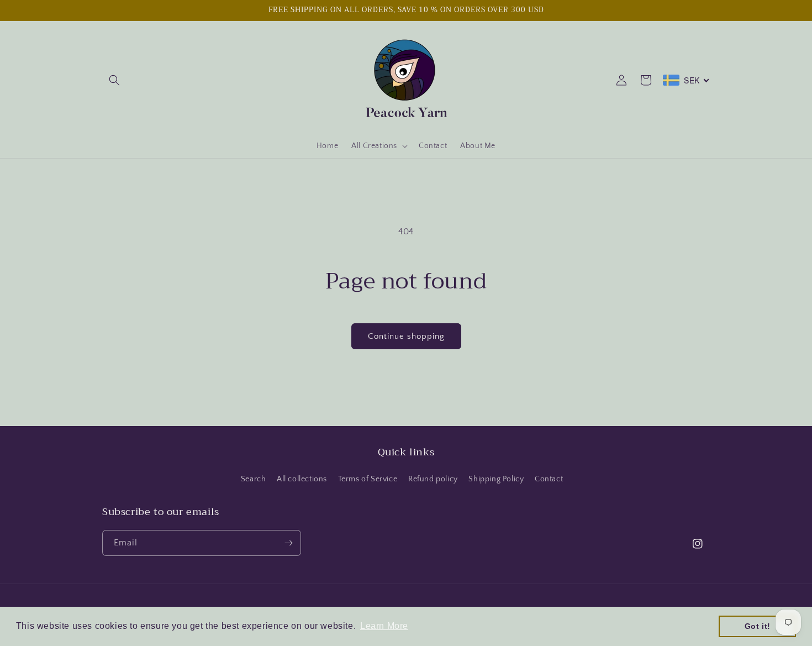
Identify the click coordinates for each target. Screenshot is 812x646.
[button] (114, 80)
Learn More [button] (384, 626)
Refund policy (433, 479)
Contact (549, 479)
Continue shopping (406, 336)
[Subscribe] (288, 543)
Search (253, 479)
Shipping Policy (496, 479)
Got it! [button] (758, 626)
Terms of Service (368, 479)
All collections (302, 479)
